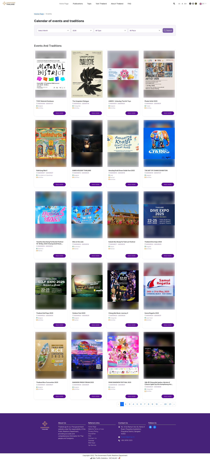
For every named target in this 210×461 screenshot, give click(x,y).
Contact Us (92, 438)
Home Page (63, 4)
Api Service (92, 445)
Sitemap (91, 440)
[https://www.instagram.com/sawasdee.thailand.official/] (155, 427)
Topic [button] (89, 4)
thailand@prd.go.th (128, 437)
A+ (185, 4)
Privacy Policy (93, 431)
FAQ (89, 436)
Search (169, 30)
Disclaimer (92, 434)
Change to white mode (189, 3)
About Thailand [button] (117, 4)
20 (165, 404)
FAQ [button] (129, 4)
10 (157, 404)
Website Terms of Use (96, 429)
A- (179, 4)
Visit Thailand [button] (101, 4)
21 (170, 404)
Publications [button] (78, 4)
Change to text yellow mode (196, 3)
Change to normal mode (193, 3)
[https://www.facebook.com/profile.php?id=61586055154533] (150, 427)
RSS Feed (91, 443)
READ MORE (59, 113)
